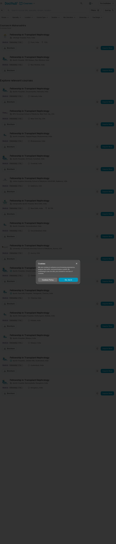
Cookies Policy (48, 280)
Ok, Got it (68, 280)
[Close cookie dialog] (76, 263)
